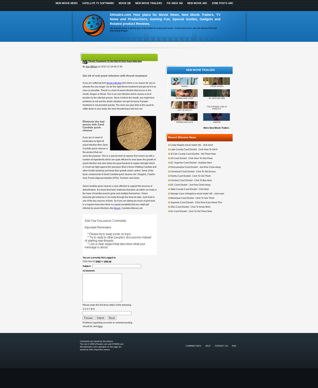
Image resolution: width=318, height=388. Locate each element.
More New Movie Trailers (216, 128)
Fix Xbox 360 (175, 3)
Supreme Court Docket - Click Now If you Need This (196, 202)
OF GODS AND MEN (217, 98)
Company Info (193, 346)
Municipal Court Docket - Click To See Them (192, 198)
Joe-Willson (92, 66)
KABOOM (216, 122)
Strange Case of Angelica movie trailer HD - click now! (197, 193)
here (100, 326)
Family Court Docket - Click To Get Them (190, 176)
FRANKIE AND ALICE (184, 122)
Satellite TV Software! (98, 3)
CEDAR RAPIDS (216, 86)
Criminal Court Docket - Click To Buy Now (191, 180)
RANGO (184, 86)
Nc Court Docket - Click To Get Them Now (191, 211)
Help (208, 346)
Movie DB (125, 3)
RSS (234, 346)
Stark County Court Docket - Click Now (189, 189)
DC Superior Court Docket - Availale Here (191, 162)
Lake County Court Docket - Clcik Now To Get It (193, 149)
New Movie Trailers (148, 3)
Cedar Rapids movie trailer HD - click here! (191, 145)
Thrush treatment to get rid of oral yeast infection (115, 61)
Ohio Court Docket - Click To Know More (190, 207)
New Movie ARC (197, 3)
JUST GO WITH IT (184, 110)
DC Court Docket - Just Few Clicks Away (190, 185)
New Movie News (67, 3)
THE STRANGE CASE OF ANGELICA (217, 108)
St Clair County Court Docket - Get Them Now (193, 154)
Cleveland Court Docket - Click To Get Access (193, 171)
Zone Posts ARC (222, 3)
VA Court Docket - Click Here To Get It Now (191, 158)
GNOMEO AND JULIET (185, 98)
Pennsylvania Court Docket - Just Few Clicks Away (195, 167)
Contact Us (221, 346)
